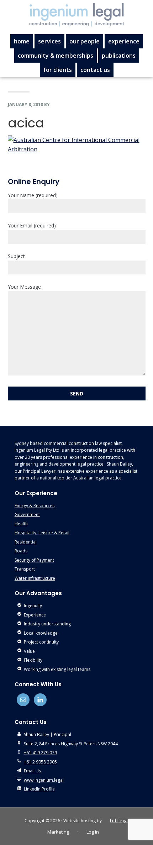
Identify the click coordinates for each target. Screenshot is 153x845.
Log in (92, 832)
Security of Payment (34, 560)
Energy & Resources (34, 506)
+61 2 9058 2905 (40, 762)
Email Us (32, 771)
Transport (25, 569)
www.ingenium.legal (44, 780)
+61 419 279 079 (40, 753)
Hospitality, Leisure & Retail (42, 533)
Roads (21, 551)
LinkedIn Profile (39, 789)
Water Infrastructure (35, 578)
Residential (26, 542)
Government (27, 514)
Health (21, 524)
